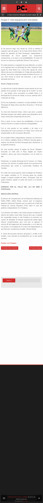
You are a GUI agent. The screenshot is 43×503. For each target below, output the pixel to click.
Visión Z (9, 280)
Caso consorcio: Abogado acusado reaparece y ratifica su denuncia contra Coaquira (24, 15)
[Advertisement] (7, 329)
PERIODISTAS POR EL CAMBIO (18, 497)
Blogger (25, 501)
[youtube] (26, 2)
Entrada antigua (35, 248)
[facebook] (17, 2)
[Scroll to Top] (39, 498)
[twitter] (21, 2)
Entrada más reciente (9, 248)
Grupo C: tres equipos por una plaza (19, 19)
